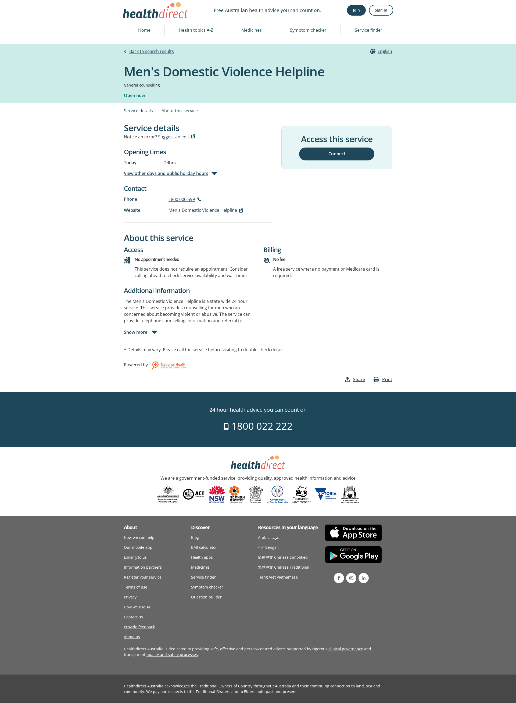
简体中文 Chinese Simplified (283, 557)
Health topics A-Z (196, 30)
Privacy (130, 597)
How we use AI (137, 606)
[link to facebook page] (339, 578)
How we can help (139, 537)
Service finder (368, 30)
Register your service (143, 577)
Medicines (251, 30)
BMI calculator (204, 547)
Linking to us (135, 557)
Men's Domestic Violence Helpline (203, 210)
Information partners (143, 567)
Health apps (202, 557)
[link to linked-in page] (364, 578)
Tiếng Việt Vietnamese (278, 577)
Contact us (133, 616)
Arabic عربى (268, 537)
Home (144, 30)
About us (132, 636)
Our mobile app (138, 547)
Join (356, 10)
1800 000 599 (182, 199)
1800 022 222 (261, 426)
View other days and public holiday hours (166, 173)
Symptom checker (308, 30)
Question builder (206, 597)
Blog (195, 537)
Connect (336, 154)
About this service (180, 111)
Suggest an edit (173, 137)
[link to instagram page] (351, 578)
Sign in (381, 10)
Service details (138, 111)
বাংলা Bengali (268, 547)
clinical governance (345, 648)
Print (387, 379)
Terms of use (135, 587)
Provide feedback (139, 626)
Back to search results (151, 51)
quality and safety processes (172, 654)
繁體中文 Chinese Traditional (283, 567)
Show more (135, 332)
